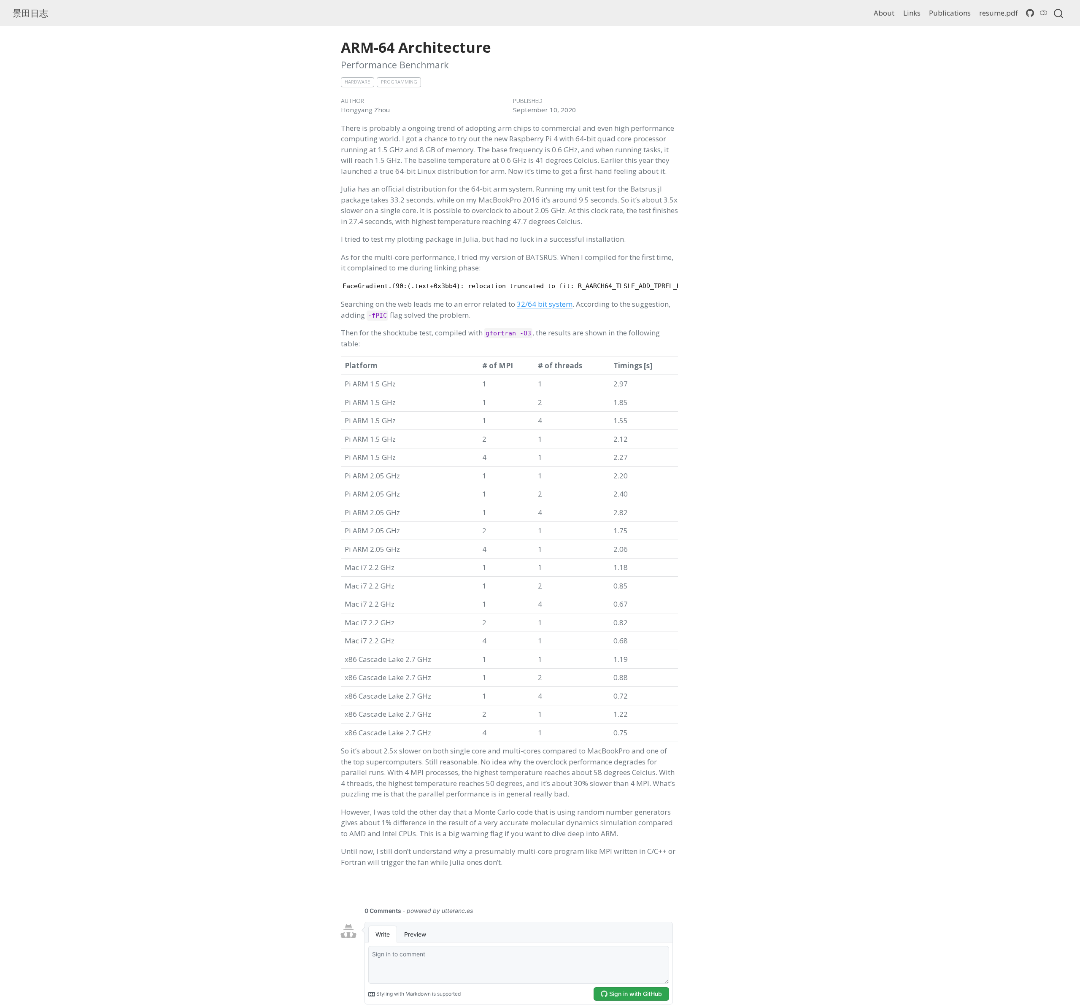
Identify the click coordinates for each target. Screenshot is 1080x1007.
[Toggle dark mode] (1043, 13)
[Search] (1058, 13)
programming (399, 81)
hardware (357, 81)
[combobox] (1058, 13)
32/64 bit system (544, 304)
